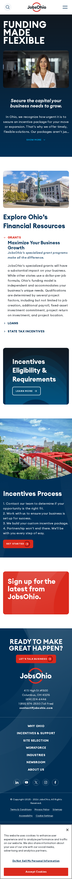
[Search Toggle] (8, 7)
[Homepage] (36, 7)
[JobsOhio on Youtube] (26, 782)
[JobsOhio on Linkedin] (17, 782)
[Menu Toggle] (65, 7)
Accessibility (26, 815)
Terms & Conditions (20, 809)
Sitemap (57, 809)
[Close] (67, 830)
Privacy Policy (42, 809)
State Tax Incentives (26, 331)
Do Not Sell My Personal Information (36, 860)
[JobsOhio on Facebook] (55, 782)
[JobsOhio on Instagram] (45, 782)
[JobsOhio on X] (36, 782)
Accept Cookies (36, 871)
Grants (14, 237)
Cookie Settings (44, 815)
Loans (13, 323)
